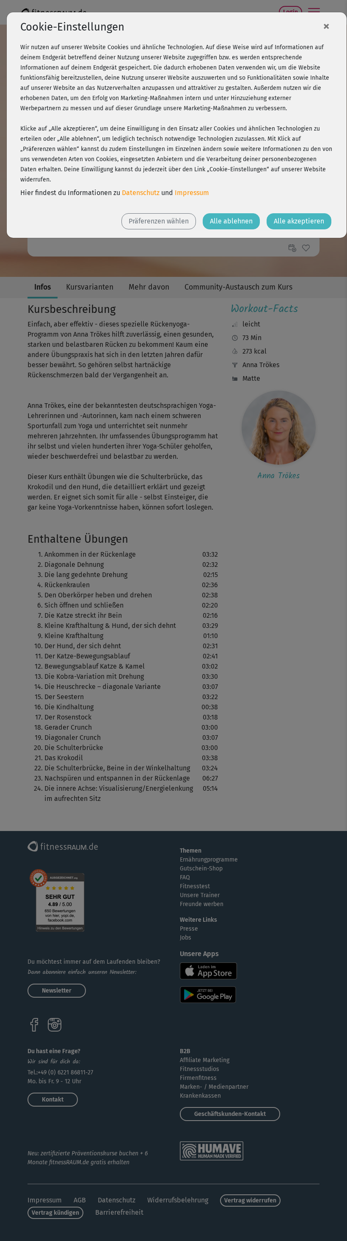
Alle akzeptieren (299, 221)
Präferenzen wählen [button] (159, 221)
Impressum (192, 193)
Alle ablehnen (231, 221)
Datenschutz (141, 193)
